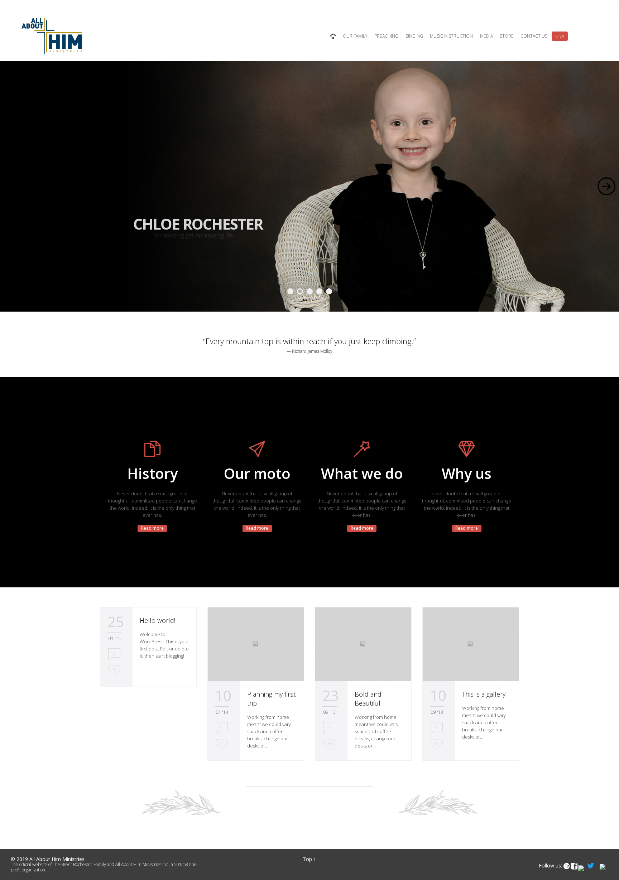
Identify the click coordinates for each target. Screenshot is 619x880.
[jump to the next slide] (606, 186)
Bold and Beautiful (368, 698)
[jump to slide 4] (319, 291)
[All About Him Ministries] (51, 36)
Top (307, 859)
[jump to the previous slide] (12, 186)
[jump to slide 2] (300, 291)
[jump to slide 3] (310, 291)
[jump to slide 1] (290, 291)
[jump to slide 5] (329, 291)
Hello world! (157, 620)
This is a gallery (483, 694)
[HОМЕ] (332, 36)
